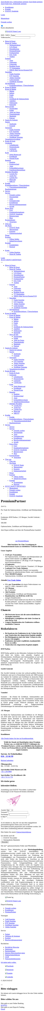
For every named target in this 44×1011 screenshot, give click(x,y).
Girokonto (8, 143)
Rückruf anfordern (7, 760)
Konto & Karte (10, 141)
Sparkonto (12, 124)
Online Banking (14, 252)
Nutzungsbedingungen (12, 959)
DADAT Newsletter (10, 838)
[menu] (2, 262)
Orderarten (13, 62)
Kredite (7, 183)
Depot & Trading (11, 43)
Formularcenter (14, 201)
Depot (3, 1009)
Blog (11, 218)
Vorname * (4, 812)
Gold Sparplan (14, 80)
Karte (7, 153)
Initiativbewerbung (15, 241)
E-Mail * (4, 817)
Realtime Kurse (14, 66)
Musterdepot (13, 488)
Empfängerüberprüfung (17, 170)
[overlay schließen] (2, 984)
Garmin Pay (13, 178)
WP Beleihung (10, 83)
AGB (7, 957)
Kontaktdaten (13, 245)
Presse (7, 235)
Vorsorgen (8, 128)
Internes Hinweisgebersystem (15, 953)
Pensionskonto (14, 147)
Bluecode (12, 179)
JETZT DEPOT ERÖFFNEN (11, 260)
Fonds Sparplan (14, 74)
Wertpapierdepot (15, 45)
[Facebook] (22, 966)
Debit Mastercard (15, 154)
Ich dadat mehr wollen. (8, 962)
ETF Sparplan (14, 76)
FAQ (11, 210)
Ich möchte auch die (7, 836)
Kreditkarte (13, 156)
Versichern (13, 222)
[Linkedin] (22, 977)
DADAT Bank (14, 227)
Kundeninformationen (16, 212)
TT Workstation (14, 68)
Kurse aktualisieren (7, 28)
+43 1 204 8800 (6, 771)
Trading (12, 57)
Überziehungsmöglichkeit (18, 187)
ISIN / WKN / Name (8, 35)
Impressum (8, 949)
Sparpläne (8, 72)
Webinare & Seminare (12, 936)
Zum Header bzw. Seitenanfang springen (14, 2)
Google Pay (13, 174)
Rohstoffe (12, 105)
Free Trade (13, 55)
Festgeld (12, 126)
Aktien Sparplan (14, 78)
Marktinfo (12, 116)
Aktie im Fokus (14, 112)
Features (8, 58)
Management (13, 229)
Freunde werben (14, 195)
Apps (11, 60)
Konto (7, 250)
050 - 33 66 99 (7, 756)
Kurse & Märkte (10, 87)
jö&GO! (12, 181)
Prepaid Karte (14, 158)
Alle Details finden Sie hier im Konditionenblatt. (17, 738)
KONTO (4, 1005)
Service (7, 191)
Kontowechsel (14, 164)
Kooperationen (10, 220)
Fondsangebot (14, 53)
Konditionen (9, 7)
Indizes (11, 93)
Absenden (5, 842)
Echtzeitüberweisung (16, 168)
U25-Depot (13, 47)
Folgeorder (13, 64)
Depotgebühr (13, 197)
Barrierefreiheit (10, 951)
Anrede (3, 810)
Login (3, 15)
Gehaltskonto (13, 145)
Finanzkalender (14, 114)
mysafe (11, 206)
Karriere (8, 237)
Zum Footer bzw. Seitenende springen (13, 4)
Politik (11, 110)
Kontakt (8, 9)
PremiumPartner (14, 51)
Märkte (11, 91)
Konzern (12, 231)
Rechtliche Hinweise (12, 947)
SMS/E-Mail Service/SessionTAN (20, 70)
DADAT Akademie (11, 11)
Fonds (11, 95)
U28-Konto (13, 151)
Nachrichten (13, 108)
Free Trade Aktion (14, 580)
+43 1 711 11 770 (7, 777)
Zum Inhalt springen (36, 2)
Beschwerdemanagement (17, 204)
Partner (7, 934)
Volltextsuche (5, 37)
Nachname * (5, 814)
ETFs (11, 97)
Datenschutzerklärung (23, 832)
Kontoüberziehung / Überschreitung (21, 85)
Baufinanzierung (10, 189)
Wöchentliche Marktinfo (11, 840)
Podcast (12, 118)
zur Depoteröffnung (22, 541)
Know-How (9, 208)
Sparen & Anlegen (11, 120)
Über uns (8, 224)
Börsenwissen (14, 216)
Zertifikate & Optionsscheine (19, 99)
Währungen (13, 103)
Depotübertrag (14, 49)
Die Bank (8, 226)
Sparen (7, 122)
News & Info (9, 106)
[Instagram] (22, 970)
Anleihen (12, 101)
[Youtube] (22, 973)
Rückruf (12, 247)
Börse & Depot (10, 41)
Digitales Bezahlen (11, 172)
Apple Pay (13, 176)
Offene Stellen (14, 239)
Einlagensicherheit (15, 233)
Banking (8, 160)
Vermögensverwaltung (12, 139)
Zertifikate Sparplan (16, 81)
